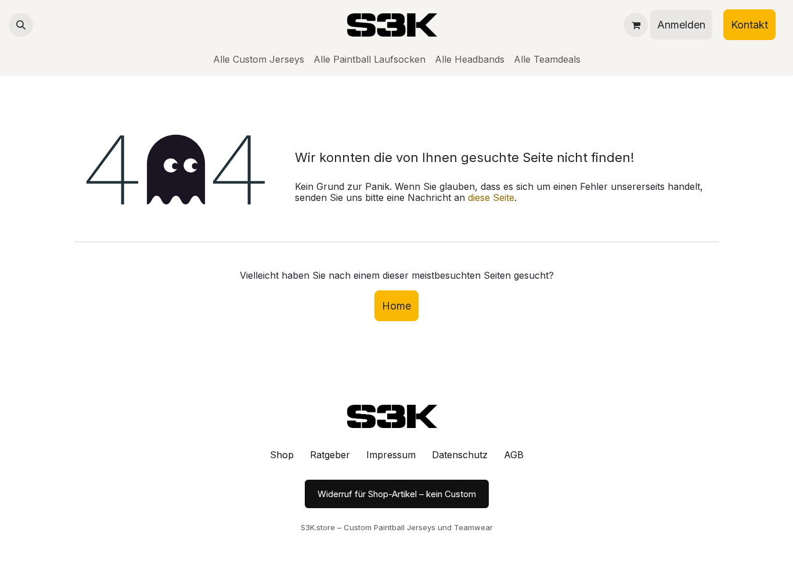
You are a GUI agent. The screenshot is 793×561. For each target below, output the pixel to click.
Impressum (391, 455)
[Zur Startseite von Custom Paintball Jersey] (396, 416)
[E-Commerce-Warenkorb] (635, 25)
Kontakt (749, 25)
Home (396, 306)
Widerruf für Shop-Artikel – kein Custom (397, 493)
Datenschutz (460, 455)
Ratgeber (330, 455)
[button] (21, 25)
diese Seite (491, 197)
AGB (514, 455)
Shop (282, 455)
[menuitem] (258, 59)
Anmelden (681, 25)
